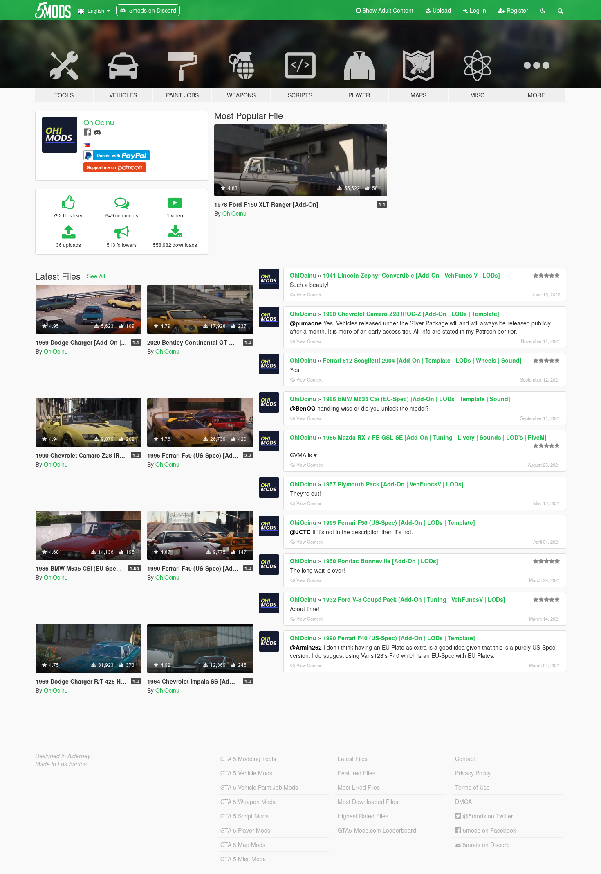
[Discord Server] (97, 131)
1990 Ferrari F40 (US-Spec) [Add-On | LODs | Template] (399, 638)
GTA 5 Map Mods (242, 844)
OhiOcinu (98, 122)
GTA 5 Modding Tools (248, 758)
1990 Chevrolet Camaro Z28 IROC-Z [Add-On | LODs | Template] (411, 313)
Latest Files (353, 758)
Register (516, 10)
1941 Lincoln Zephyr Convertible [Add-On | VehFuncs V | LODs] (411, 275)
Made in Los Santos (61, 764)
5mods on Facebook (488, 830)
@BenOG (303, 408)
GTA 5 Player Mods (245, 830)
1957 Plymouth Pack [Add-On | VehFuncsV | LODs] (393, 484)
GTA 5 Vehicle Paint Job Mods (259, 787)
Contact (465, 758)
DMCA (463, 801)
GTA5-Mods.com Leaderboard (377, 830)
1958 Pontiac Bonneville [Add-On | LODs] (380, 561)
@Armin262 (306, 647)
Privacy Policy (473, 773)
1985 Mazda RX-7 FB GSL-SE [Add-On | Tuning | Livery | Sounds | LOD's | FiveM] (435, 437)
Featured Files (356, 773)
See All (96, 276)
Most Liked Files (359, 787)
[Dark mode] (543, 10)
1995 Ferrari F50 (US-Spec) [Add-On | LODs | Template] (399, 522)
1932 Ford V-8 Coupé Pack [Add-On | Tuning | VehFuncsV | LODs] (414, 599)
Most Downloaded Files (368, 801)
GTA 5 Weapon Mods (248, 801)
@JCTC (300, 532)
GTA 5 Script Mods (244, 816)
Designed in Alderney (62, 756)
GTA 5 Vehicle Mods (246, 773)
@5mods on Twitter (487, 816)
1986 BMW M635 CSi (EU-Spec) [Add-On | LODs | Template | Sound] (416, 399)
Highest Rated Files (363, 816)
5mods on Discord (485, 844)
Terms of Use (472, 787)
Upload (441, 10)
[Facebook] (87, 131)
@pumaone (306, 323)
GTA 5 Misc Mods (243, 859)
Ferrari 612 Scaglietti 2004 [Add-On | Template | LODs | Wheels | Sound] (422, 360)
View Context (309, 294)
